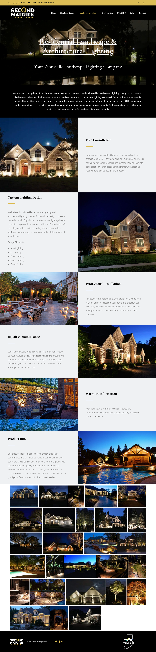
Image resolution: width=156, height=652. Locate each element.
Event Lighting (107, 13)
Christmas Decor (67, 13)
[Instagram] (143, 2)
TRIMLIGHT (121, 13)
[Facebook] (138, 2)
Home (53, 13)
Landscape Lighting (88, 13)
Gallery (133, 13)
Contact (142, 13)
